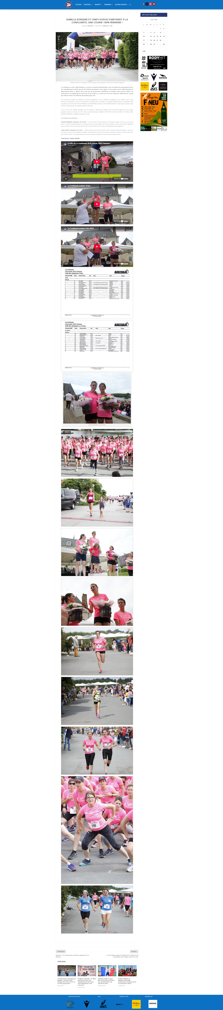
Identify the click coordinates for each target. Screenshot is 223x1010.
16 (163, 36)
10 (144, 36)
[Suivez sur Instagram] (150, 4)
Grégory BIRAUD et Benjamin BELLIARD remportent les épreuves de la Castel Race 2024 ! (127, 981)
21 (157, 40)
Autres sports (121, 5)
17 (144, 40)
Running (107, 5)
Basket (98, 5)
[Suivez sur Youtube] (154, 4)
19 (151, 40)
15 (160, 36)
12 (151, 36)
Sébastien (90, 26)
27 (154, 44)
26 (151, 44)
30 (163, 44)
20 (154, 40)
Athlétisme (106, 26)
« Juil (143, 51)
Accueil (79, 5)
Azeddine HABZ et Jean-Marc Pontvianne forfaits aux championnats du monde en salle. (106, 981)
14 (157, 36)
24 (144, 44)
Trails (110, 26)
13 (154, 36)
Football (87, 5)
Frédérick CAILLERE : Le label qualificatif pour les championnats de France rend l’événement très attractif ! (87, 982)
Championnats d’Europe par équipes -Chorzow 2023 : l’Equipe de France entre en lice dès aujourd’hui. (66, 981)
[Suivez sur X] (147, 4)
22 (160, 40)
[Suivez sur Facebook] (143, 4)
